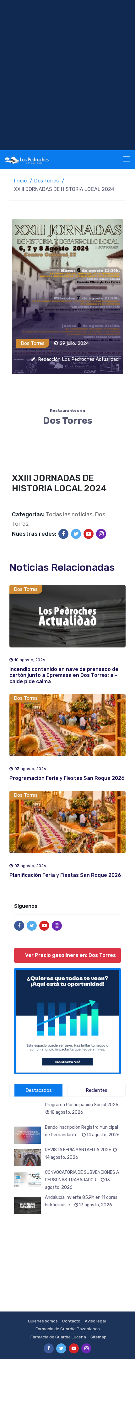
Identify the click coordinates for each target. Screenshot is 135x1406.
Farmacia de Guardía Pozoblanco (67, 1329)
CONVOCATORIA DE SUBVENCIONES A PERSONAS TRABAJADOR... (82, 1180)
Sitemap (98, 1337)
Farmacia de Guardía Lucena (58, 1337)
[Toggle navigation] (127, 159)
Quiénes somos (43, 1321)
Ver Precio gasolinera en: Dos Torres (70, 955)
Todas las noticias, (70, 514)
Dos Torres (46, 181)
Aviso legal (95, 1321)
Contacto (71, 1321)
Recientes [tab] (96, 1090)
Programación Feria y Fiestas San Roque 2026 (67, 778)
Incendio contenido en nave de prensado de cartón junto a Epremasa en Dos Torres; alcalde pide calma (63, 675)
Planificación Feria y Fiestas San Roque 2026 (65, 875)
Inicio (20, 181)
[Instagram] (101, 534)
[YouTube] (89, 534)
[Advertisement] (67, 75)
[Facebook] (63, 534)
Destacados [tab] (38, 1090)
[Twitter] (76, 534)
